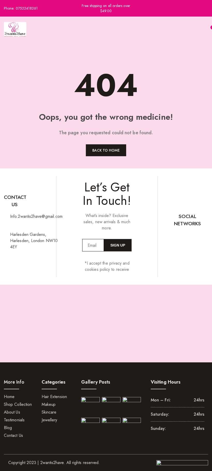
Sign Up (117, 245)
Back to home (106, 150)
